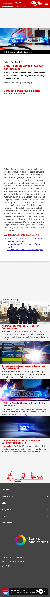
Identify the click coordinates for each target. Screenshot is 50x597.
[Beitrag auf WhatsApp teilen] (12, 62)
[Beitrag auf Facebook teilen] (16, 62)
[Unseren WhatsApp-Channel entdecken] (2, 566)
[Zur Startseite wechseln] (7, 4)
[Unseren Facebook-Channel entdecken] (6, 566)
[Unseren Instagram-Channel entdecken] (9, 566)
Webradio (6, 490)
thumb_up (44, 591)
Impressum (6, 557)
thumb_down (36, 591)
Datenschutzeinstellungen (12, 561)
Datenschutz (18, 557)
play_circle (40, 591)
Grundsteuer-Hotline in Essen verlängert (25, 250)
